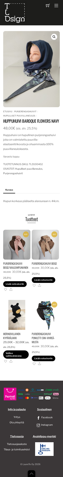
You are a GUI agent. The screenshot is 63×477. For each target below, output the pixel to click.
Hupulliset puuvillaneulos (19, 115)
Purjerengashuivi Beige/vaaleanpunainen (15, 265)
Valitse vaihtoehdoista (14, 354)
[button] (54, 37)
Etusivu (7, 111)
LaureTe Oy (28, 464)
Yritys (17, 417)
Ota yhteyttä (17, 422)
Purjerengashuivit (25, 111)
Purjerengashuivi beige (44, 263)
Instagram (47, 424)
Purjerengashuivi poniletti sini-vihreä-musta (43, 338)
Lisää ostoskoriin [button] (15, 284)
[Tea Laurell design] (15, 12)
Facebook (47, 417)
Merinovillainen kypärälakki (11, 336)
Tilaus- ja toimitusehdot (17, 449)
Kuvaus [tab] (9, 190)
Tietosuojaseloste (17, 444)
